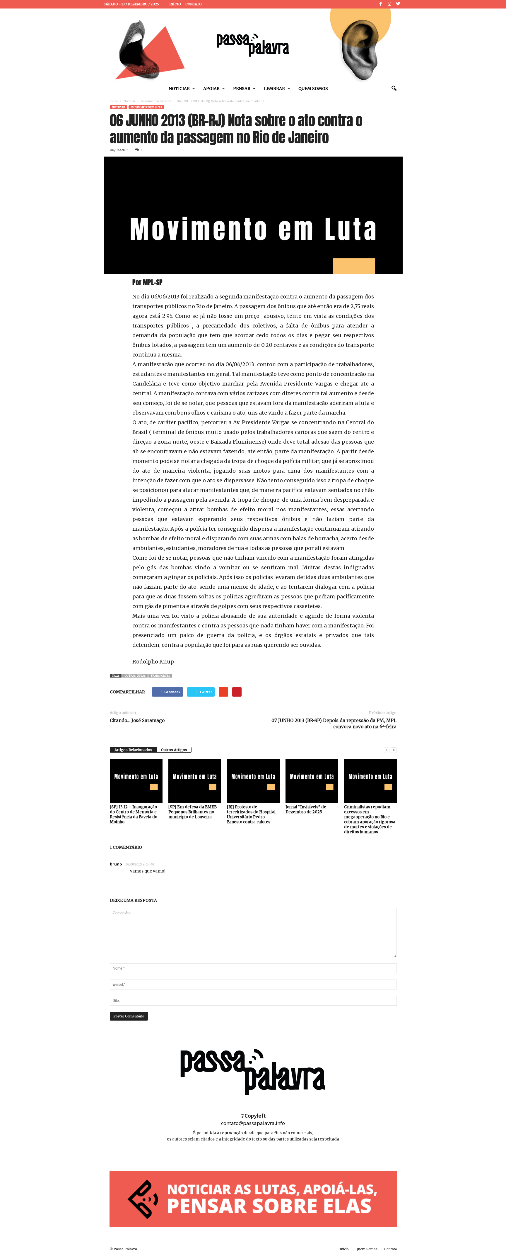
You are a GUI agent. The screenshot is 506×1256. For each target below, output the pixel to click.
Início (175, 4)
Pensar (241, 88)
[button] (393, 88)
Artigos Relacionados (133, 750)
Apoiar (211, 88)
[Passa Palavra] (253, 45)
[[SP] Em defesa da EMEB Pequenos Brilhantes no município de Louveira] (194, 781)
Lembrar (274, 88)
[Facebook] (380, 4)
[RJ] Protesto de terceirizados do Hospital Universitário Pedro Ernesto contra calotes (251, 814)
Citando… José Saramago (137, 720)
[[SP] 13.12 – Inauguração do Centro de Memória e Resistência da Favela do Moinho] (136, 781)
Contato (193, 4)
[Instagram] (389, 4)
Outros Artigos (174, 750)
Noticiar (179, 88)
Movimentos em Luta (156, 101)
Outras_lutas (135, 675)
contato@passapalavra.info (253, 1123)
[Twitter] (398, 4)
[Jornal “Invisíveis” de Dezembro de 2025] (312, 781)
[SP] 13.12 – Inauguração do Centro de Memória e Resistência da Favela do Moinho (133, 814)
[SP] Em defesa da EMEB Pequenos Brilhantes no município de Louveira (192, 811)
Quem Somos (313, 88)
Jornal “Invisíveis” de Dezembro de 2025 (306, 809)
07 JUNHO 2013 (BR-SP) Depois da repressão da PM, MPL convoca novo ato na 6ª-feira (333, 723)
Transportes (160, 675)
